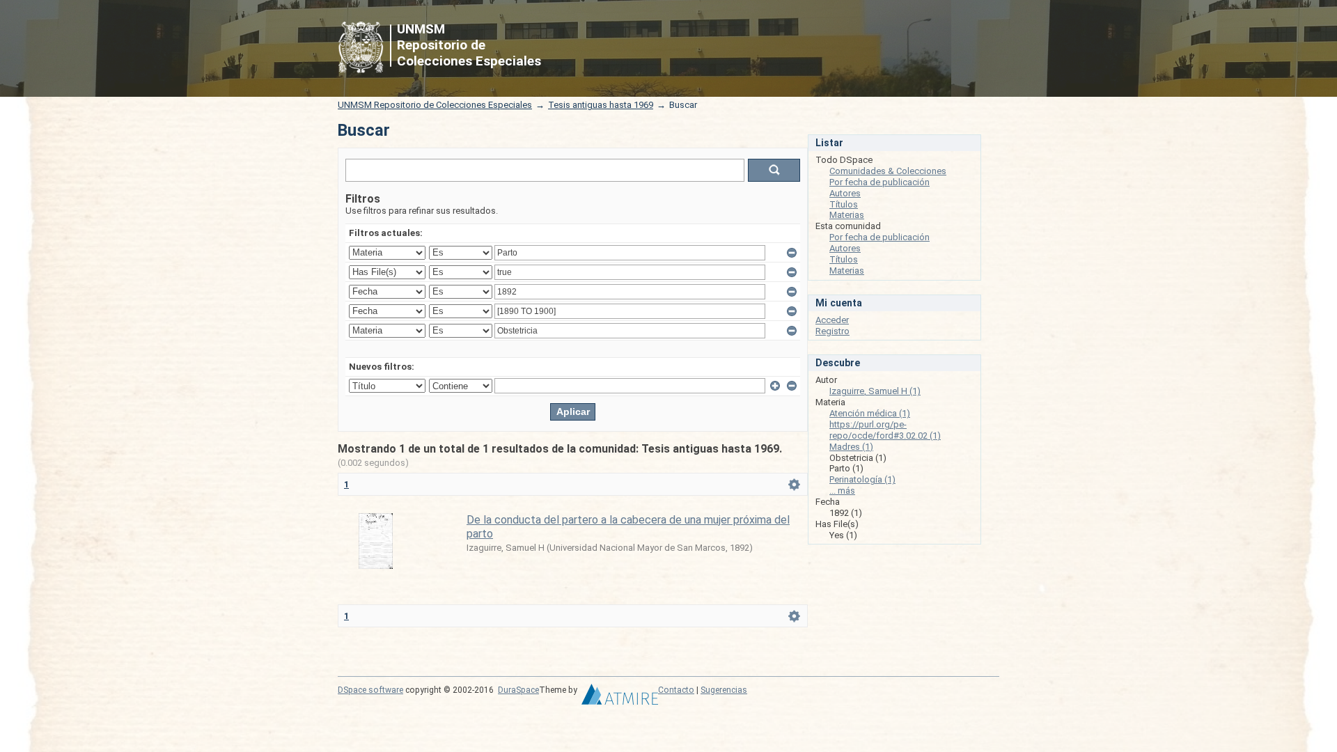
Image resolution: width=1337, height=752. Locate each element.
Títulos (843, 204)
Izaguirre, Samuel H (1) (875, 391)
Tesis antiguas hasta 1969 (600, 105)
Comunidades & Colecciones (887, 171)
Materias (846, 215)
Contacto (676, 690)
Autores (845, 193)
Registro (832, 331)
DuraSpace (518, 690)
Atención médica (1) (869, 413)
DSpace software (370, 690)
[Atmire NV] (619, 698)
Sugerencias (724, 690)
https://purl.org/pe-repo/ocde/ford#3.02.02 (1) (885, 430)
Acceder (832, 320)
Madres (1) (851, 446)
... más (842, 490)
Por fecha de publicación (879, 182)
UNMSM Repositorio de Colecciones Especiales (435, 105)
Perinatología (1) (862, 479)
